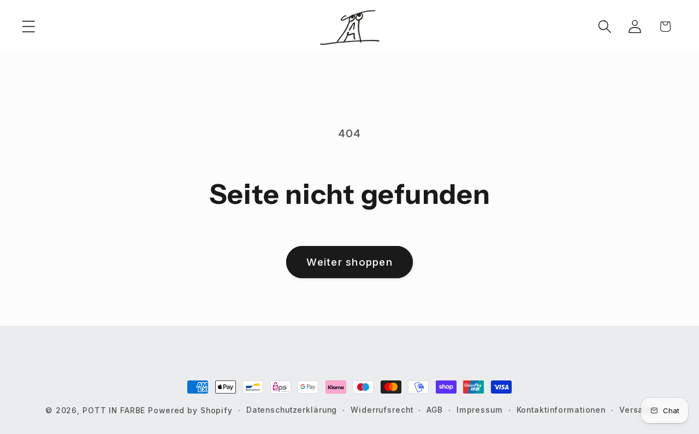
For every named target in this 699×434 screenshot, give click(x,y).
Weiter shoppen (349, 262)
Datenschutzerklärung (291, 410)
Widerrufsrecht (382, 410)
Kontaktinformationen (561, 410)
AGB (434, 410)
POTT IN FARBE (115, 410)
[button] (29, 26)
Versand (636, 410)
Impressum (480, 410)
